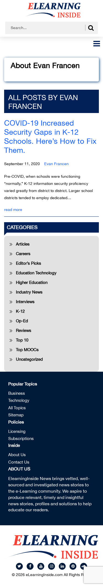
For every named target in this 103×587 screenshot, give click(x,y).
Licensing (17, 431)
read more (13, 209)
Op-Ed (22, 320)
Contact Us (18, 462)
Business (16, 393)
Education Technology (36, 272)
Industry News (29, 292)
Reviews (23, 330)
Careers (23, 253)
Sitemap (16, 415)
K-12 (20, 311)
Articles (23, 244)
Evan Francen (56, 164)
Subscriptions (21, 438)
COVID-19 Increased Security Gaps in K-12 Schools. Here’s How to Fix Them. (50, 136)
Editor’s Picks (28, 263)
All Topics (17, 407)
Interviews (25, 301)
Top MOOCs (27, 349)
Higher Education (32, 282)
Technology (18, 400)
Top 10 (22, 340)
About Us (17, 454)
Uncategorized (29, 359)
